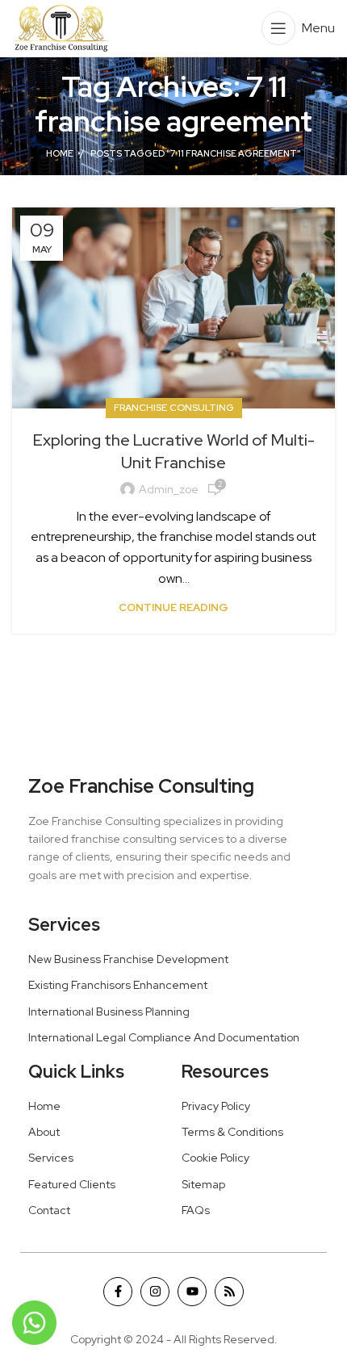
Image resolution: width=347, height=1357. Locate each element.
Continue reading (173, 607)
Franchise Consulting (174, 407)
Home (59, 153)
